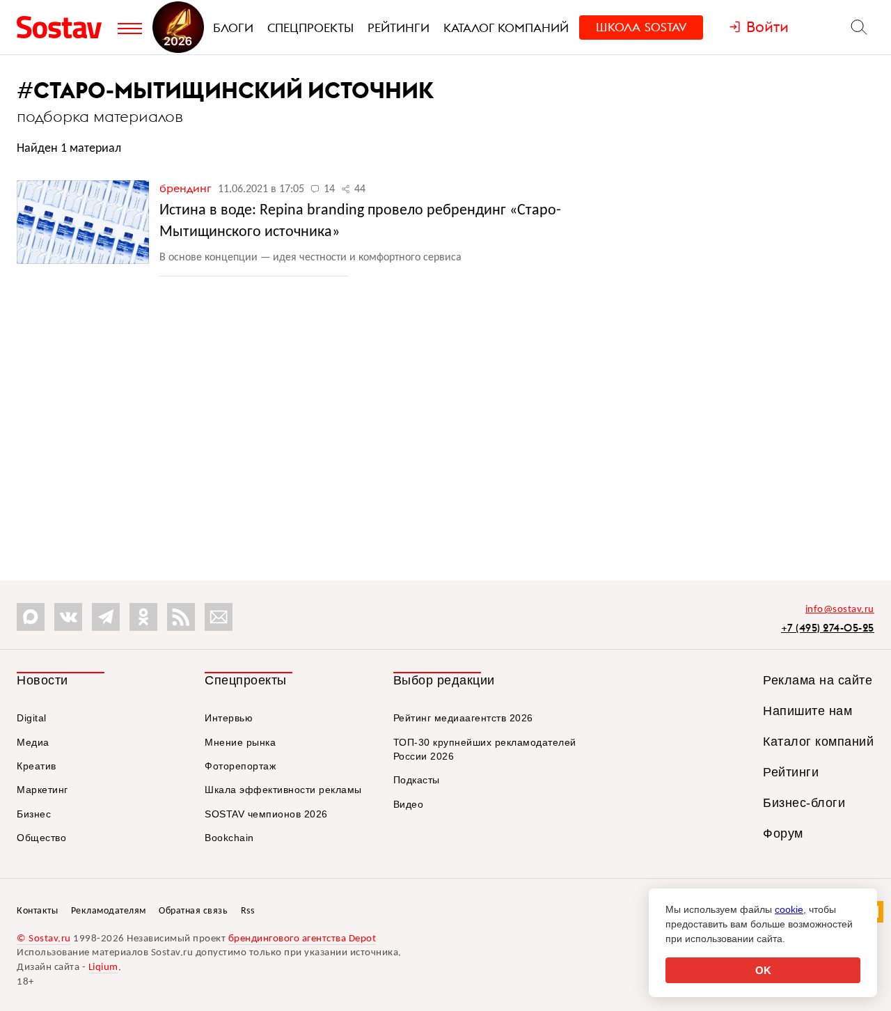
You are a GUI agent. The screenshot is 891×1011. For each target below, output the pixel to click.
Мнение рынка (240, 742)
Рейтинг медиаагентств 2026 (463, 717)
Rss (248, 911)
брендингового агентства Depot (302, 939)
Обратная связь (193, 911)
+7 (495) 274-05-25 (827, 627)
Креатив (36, 765)
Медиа (33, 742)
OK (763, 970)
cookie (789, 909)
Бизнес (34, 814)
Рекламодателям (108, 911)
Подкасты (416, 779)
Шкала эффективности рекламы (283, 789)
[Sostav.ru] (64, 27)
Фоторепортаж (240, 765)
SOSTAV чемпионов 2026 (266, 814)
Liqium (103, 967)
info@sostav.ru (839, 609)
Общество (41, 837)
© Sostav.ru (44, 939)
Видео (408, 804)
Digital (32, 717)
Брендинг (186, 188)
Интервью (229, 717)
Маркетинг (42, 789)
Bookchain (229, 837)
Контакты (37, 911)
